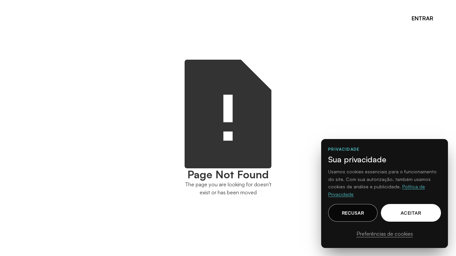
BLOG (283, 18)
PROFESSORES (131, 18)
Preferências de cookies (385, 233)
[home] (33, 18)
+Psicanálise (180, 18)
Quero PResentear (237, 18)
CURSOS (90, 18)
